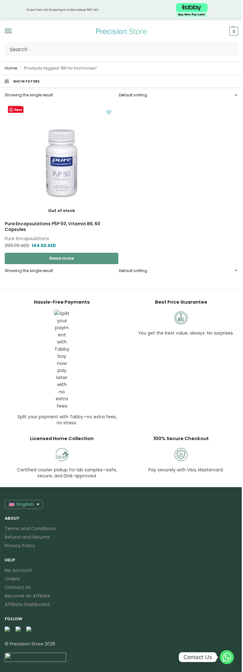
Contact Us (18, 587)
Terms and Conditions (30, 528)
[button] (233, 31)
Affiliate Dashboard (27, 604)
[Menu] (14, 31)
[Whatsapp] (227, 657)
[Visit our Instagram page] (18, 629)
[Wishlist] (109, 112)
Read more (61, 258)
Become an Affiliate (27, 596)
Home (11, 68)
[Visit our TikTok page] (29, 629)
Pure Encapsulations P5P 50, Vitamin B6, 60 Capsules (52, 226)
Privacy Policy (20, 545)
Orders (12, 579)
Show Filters (26, 81)
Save (18, 109)
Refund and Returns (27, 537)
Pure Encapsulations (27, 238)
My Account (18, 570)
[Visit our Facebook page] (7, 629)
